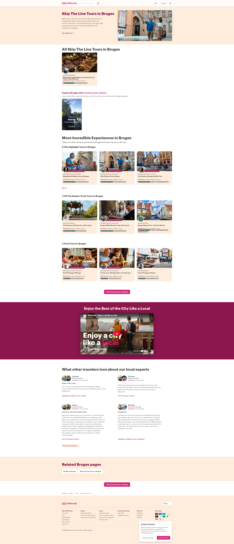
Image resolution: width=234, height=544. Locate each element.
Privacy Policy (78, 530)
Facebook (139, 513)
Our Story (65, 513)
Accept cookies (163, 538)
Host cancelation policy (106, 515)
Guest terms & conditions (88, 517)
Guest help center (86, 513)
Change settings (148, 538)
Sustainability (66, 517)
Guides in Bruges (69, 471)
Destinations (65, 519)
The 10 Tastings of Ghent (146, 273)
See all (64, 188)
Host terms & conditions (106, 517)
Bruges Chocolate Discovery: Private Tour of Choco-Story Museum (79, 78)
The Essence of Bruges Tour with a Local (77, 225)
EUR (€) (165, 503)
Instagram (140, 515)
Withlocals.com (70, 530)
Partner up (65, 524)
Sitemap (90, 530)
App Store (121, 513)
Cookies (85, 530)
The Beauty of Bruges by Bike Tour (150, 176)
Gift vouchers (66, 522)
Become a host (103, 519)
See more (72, 126)
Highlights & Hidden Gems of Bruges (76, 176)
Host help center (104, 513)
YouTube (139, 517)
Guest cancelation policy (88, 515)
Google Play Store (123, 515)
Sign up (163, 3)
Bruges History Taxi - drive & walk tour (151, 225)
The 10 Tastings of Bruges (72, 273)
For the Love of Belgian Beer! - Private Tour (115, 273)
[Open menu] (170, 3)
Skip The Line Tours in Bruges (90, 471)
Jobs (63, 515)
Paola (137, 378)
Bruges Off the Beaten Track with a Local (114, 225)
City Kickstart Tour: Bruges (110, 176)
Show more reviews (70, 446)
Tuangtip (138, 407)
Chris (81, 378)
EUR (155, 3)
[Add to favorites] (94, 55)
